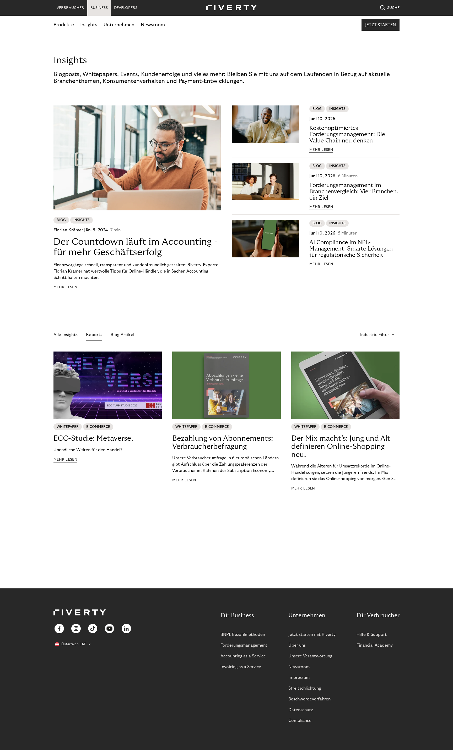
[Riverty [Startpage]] (229, 8)
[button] (377, 335)
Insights (88, 24)
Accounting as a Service (243, 656)
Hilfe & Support (372, 634)
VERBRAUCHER (70, 8)
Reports (94, 335)
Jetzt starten (380, 25)
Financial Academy (375, 645)
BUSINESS (99, 8)
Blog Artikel (122, 335)
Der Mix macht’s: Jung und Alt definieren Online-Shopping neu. (340, 447)
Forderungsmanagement (243, 645)
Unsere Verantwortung (310, 656)
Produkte (63, 24)
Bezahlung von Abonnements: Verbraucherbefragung (222, 442)
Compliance (299, 721)
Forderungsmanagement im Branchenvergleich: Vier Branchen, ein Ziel (353, 191)
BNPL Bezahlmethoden (242, 634)
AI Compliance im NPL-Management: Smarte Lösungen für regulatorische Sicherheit (351, 249)
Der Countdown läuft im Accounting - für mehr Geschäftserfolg (135, 247)
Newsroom (153, 24)
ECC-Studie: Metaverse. (93, 438)
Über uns (297, 645)
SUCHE (393, 8)
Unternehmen (119, 24)
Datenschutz (300, 710)
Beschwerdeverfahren (309, 699)
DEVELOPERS (125, 8)
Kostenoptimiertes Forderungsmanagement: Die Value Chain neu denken (347, 134)
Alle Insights (65, 335)
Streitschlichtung (304, 688)
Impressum (299, 677)
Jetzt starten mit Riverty (312, 634)
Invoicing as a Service (240, 667)
